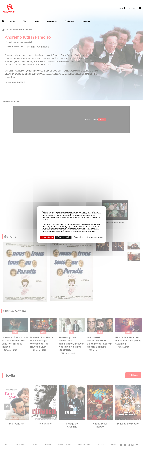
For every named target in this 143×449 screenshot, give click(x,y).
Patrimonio (69, 21)
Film (24, 21)
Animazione (52, 21)
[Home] (10, 8)
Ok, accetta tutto (47, 237)
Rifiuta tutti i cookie (63, 237)
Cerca (121, 8)
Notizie (12, 21)
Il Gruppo (86, 21)
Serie (37, 21)
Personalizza (78, 237)
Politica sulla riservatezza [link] (94, 237)
